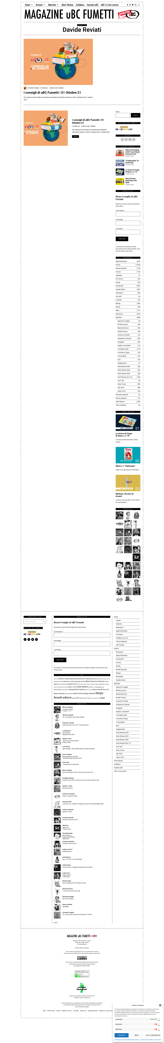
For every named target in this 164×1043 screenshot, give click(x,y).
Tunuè (93, 698)
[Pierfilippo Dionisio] (57, 780)
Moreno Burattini (59, 693)
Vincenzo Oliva (66, 802)
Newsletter (83, 1011)
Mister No (106, 689)
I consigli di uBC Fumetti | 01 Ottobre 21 (52, 92)
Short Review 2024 (124, 366)
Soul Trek (121, 380)
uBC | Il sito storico (109, 5)
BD (93, 679)
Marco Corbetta (67, 770)
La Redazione (66, 731)
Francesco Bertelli (67, 817)
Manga (118, 303)
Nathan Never (69, 693)
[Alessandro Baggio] (57, 899)
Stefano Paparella (67, 809)
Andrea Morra (66, 865)
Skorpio (74, 698)
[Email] (135, 5)
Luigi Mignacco (65, 689)
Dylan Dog (90, 681)
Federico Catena (67, 849)
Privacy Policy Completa (146, 1039)
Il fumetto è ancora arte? (69, 843)
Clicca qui (68, 962)
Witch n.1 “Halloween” (126, 466)
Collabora (80, 5)
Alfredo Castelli (64, 679)
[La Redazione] (57, 733)
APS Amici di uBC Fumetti (82, 942)
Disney (118, 282)
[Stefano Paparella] (57, 812)
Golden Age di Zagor (62, 687)
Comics (118, 272)
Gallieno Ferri (72, 684)
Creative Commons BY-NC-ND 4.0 (72, 953)
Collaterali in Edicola (124, 338)
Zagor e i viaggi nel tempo (69, 796)
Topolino (89, 698)
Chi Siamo (119, 634)
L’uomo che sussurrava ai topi (71, 891)
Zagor (102, 698)
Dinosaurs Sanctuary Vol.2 (70, 819)
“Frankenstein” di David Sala (132, 162)
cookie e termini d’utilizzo (64, 1011)
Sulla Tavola (122, 384)
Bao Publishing (87, 679)
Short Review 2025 (124, 370)
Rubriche (52, 5)
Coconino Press (58, 681)
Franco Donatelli (63, 684)
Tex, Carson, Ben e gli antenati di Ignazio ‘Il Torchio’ (77, 914)
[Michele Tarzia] (57, 741)
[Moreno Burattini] (57, 891)
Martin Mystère (80, 689)
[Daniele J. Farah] (57, 788)
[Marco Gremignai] (57, 709)
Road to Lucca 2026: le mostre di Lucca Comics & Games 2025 (80, 780)
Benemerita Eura (123, 328)
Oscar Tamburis (67, 754)
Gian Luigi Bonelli (99, 684)
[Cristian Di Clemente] (57, 796)
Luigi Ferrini (66, 873)
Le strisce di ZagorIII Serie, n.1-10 (132, 171)
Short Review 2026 (124, 373)
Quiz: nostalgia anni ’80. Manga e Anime (74, 883)
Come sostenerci (121, 641)
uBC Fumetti (120, 645)
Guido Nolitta (82, 687)
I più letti (118, 296)
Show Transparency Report (82, 1006)
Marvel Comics (88, 689)
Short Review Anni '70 (125, 377)
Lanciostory (57, 689)
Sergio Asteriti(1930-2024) (66, 875)
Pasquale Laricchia (68, 723)
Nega (137, 1035)
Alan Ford (56, 679)
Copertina (119, 275)
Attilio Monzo (66, 857)
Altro (75, 136)
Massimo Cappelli (67, 715)
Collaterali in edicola (68, 681)
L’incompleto (120, 722)
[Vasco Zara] (57, 765)
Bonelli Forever (122, 331)
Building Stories (67, 851)
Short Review (67, 5)
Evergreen (121, 342)
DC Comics (119, 279)
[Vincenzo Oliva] (57, 804)
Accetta (121, 1035)
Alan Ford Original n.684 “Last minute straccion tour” (132, 152)
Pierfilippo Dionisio (34, 88)
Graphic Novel (120, 289)
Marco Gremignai (67, 707)
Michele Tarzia (66, 739)
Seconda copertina (122, 395)
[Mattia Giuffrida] (57, 907)
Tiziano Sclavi (83, 698)
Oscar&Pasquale (67, 833)
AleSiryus (65, 825)
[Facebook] (128, 5)
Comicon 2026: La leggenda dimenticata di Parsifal (77, 867)
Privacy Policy (157, 1039)
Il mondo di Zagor (123, 352)
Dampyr (78, 681)
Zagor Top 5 (122, 391)
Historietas (119, 293)
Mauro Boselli (97, 689)
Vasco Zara (65, 762)
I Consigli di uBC (53, 88)
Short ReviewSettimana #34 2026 (131, 181)
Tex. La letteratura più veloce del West (73, 717)
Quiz (119, 359)
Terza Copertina (121, 405)
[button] (160, 1005)
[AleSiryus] (57, 828)
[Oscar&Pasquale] (57, 836)
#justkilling (65, 906)
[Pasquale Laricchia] (57, 725)
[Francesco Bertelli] (57, 820)
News (117, 310)
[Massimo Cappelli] (57, 717)
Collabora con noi (122, 638)
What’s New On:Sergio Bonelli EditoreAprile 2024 (68, 837)
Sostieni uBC (92, 5)
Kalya (102, 687)
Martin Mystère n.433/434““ (72, 757)
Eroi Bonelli (119, 286)
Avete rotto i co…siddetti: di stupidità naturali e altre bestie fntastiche (83, 804)
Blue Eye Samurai (67, 788)
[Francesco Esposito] (57, 844)
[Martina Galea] (57, 883)
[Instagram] (130, 5)
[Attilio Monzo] (57, 859)
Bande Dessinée (121, 268)
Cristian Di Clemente (68, 794)
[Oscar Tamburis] (57, 757)
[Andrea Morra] (57, 867)
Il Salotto (119, 300)
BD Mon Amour (123, 324)
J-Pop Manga (97, 687)
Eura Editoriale (99, 681)
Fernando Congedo (68, 912)
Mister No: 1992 (67, 811)
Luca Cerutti (66, 746)
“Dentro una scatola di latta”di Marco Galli (70, 741)
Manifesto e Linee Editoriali (107, 1011)
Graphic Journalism (124, 345)
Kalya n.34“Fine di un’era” (66, 828)
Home (27, 5)
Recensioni (119, 314)
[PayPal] (133, 5)
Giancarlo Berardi (91, 684)
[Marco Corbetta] (57, 772)
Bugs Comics (106, 679)
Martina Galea (66, 881)
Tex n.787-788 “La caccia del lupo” (72, 859)
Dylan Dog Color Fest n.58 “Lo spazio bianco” (75, 725)
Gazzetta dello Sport (81, 684)
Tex (77, 698)
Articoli (39, 5)
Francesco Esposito (68, 841)
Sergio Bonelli (89, 693)
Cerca (117, 112)
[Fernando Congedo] (57, 915)
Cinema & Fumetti (124, 335)
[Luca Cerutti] (57, 749)
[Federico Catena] (57, 852)
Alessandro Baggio (68, 896)
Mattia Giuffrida (67, 904)
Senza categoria (121, 398)
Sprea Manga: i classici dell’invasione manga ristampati (78, 748)
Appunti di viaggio (124, 321)
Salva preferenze (153, 1035)
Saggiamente (122, 363)
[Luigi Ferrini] (57, 875)
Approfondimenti (121, 261)
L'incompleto (122, 356)
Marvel (118, 307)
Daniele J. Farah (67, 786)
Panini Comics (78, 693)
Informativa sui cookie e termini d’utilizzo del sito (127, 1039)
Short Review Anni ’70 (123, 743)
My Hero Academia (68, 898)
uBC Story (121, 387)
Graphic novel (71, 687)
